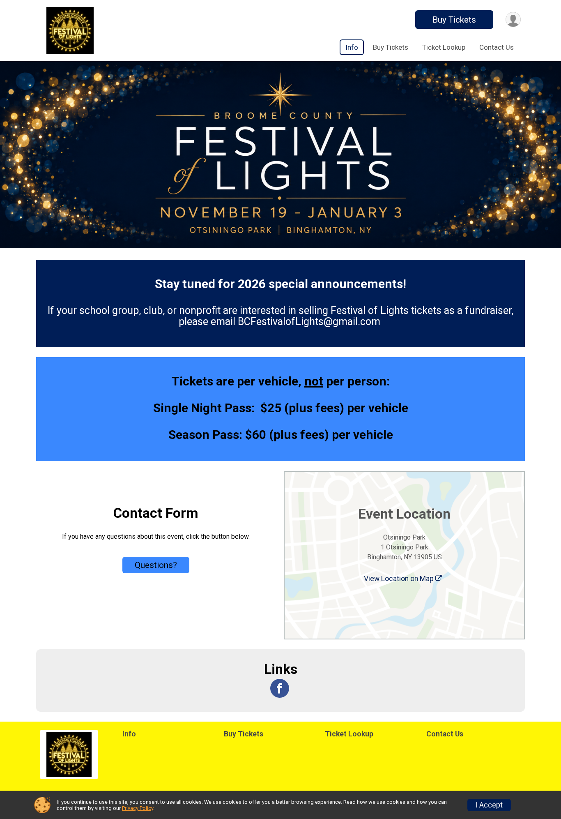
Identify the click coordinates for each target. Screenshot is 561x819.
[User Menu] (513, 19)
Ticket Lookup (443, 47)
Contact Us (496, 47)
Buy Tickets (454, 20)
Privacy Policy (137, 808)
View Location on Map (399, 578)
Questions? (156, 565)
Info (351, 47)
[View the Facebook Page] (279, 688)
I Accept (489, 805)
